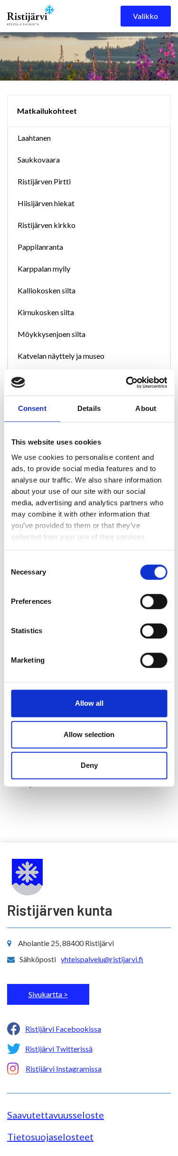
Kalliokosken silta (46, 290)
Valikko (145, 15)
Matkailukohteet (47, 110)
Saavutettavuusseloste (55, 1114)
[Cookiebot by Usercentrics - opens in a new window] (126, 382)
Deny (89, 765)
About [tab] (145, 408)
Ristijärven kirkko (46, 224)
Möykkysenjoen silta (51, 333)
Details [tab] (89, 408)
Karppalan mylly (44, 268)
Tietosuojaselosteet (50, 1136)
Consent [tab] (32, 408)
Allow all (89, 703)
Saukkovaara (39, 159)
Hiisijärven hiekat (46, 203)
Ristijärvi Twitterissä (59, 1048)
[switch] (153, 601)
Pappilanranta (40, 246)
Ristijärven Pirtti (44, 181)
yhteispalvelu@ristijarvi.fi (102, 959)
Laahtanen (34, 137)
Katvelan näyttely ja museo (61, 355)
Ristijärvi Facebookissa (63, 1028)
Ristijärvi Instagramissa (64, 1068)
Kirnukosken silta (46, 312)
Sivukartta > (48, 994)
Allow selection (89, 734)
